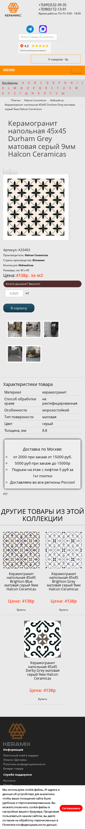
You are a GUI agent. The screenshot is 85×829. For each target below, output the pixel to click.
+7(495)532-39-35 (52, 5)
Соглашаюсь (71, 808)
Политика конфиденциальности (24, 764)
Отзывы (8, 785)
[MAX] (43, 29)
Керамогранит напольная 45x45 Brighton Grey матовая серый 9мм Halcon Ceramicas (64, 581)
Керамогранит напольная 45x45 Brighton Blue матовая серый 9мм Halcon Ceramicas (21, 581)
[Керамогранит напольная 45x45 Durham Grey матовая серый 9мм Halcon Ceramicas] (36, 207)
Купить (21, 610)
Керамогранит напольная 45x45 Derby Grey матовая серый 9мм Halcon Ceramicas (43, 670)
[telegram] (30, 29)
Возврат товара (13, 768)
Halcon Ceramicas (35, 100)
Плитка (15, 100)
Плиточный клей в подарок (20, 755)
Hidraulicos (57, 100)
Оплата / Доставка (15, 760)
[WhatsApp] (55, 29)
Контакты (9, 780)
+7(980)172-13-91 (52, 9)
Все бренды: (10, 83)
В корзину (19, 308)
